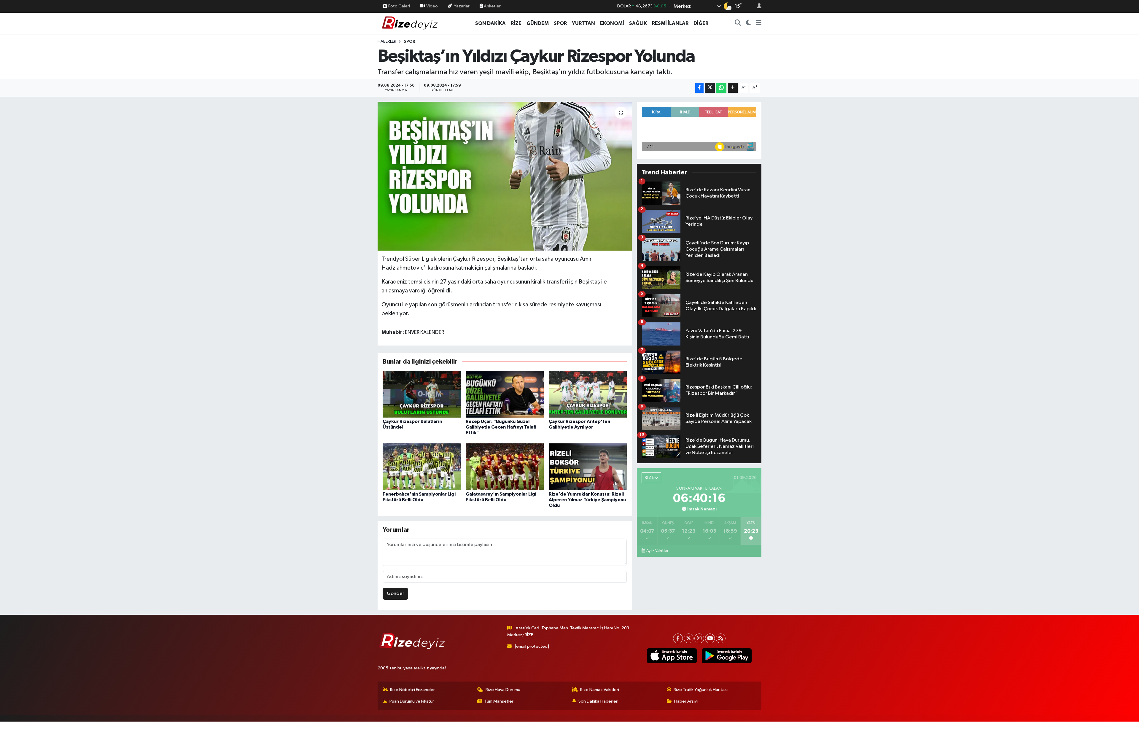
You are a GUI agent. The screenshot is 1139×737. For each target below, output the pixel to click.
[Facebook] (678, 638)
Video (432, 6)
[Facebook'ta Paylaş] (699, 88)
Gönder (395, 593)
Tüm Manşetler (498, 701)
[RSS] (721, 638)
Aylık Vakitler (657, 551)
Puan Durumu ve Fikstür (411, 701)
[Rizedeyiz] (411, 23)
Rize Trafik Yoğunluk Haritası (701, 689)
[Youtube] (710, 638)
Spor (409, 41)
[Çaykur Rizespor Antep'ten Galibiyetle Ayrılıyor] (588, 394)
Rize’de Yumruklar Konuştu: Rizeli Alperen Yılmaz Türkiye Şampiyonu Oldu (587, 500)
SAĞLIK (638, 23)
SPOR (560, 23)
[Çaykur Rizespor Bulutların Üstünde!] (422, 394)
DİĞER (700, 23)
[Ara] (738, 23)
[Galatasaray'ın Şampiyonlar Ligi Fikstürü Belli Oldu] (505, 466)
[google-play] (726, 655)
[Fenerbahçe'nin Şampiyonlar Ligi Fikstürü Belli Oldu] (422, 466)
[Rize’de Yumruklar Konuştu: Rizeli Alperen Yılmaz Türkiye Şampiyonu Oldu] (588, 466)
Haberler (387, 41)
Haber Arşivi (686, 701)
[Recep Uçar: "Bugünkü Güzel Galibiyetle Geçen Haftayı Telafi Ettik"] (505, 394)
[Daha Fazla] (733, 88)
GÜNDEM (537, 23)
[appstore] (671, 655)
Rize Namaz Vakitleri (599, 689)
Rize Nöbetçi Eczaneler (412, 689)
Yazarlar (462, 6)
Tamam (756, 728)
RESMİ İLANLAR (670, 23)
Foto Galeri (399, 6)
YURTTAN (583, 23)
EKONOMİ (612, 23)
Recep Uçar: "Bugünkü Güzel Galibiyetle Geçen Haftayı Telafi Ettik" (501, 427)
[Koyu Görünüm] (748, 23)
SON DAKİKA (490, 23)
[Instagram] (699, 638)
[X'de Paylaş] (710, 88)
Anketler (492, 6)
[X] (688, 638)
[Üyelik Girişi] (756, 6)
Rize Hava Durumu (503, 689)
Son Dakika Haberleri (598, 701)
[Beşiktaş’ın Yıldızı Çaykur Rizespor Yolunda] (505, 176)
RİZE (516, 23)
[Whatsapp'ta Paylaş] (721, 88)
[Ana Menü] (758, 23)
